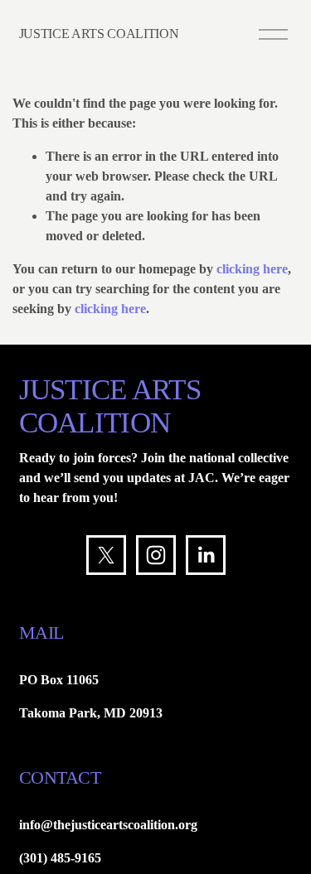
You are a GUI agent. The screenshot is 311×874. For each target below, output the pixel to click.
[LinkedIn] (206, 555)
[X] (106, 555)
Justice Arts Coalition (99, 34)
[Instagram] (156, 555)
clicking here (252, 269)
